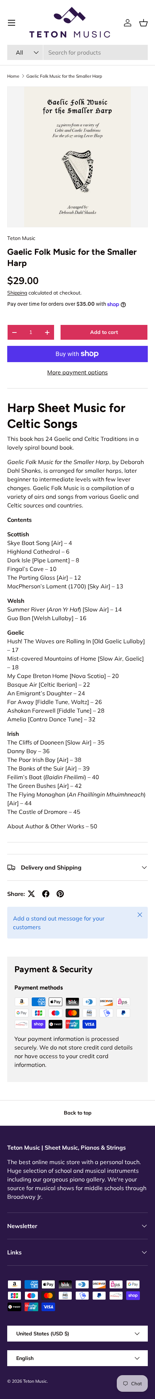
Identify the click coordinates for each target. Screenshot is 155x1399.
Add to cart (104, 332)
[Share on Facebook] (46, 894)
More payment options (77, 372)
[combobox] (77, 52)
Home (13, 76)
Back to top (78, 1113)
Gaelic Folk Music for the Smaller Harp (64, 76)
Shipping (17, 292)
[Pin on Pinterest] (60, 894)
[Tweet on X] (31, 894)
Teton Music (21, 238)
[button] (143, 23)
